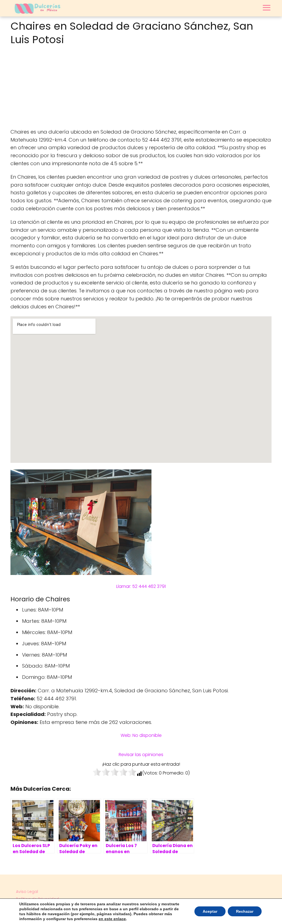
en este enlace (112, 919)
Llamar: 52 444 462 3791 (141, 586)
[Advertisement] (141, 88)
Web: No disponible (141, 735)
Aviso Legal (27, 891)
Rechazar (244, 911)
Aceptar (210, 911)
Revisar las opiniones (141, 754)
